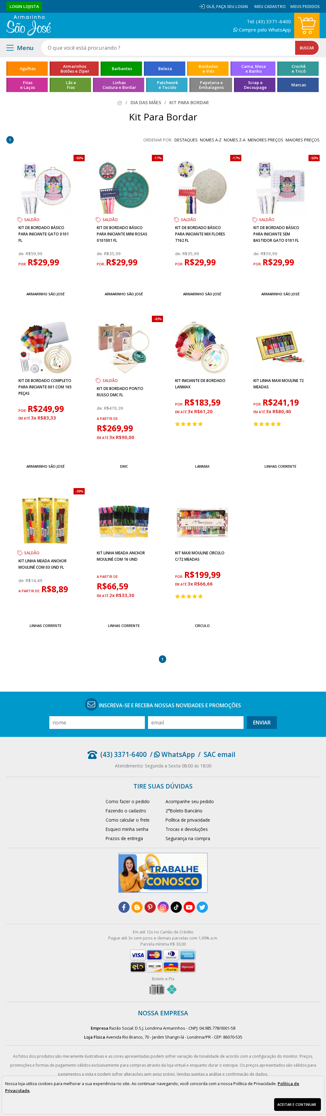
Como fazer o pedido (128, 801)
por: (23, 264)
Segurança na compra (188, 838)
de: (22, 253)
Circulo (202, 625)
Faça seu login (232, 6)
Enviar (262, 722)
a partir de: (108, 418)
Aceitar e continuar (296, 1104)
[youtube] (189, 907)
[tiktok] (176, 907)
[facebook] (124, 907)
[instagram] (163, 907)
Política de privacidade (188, 820)
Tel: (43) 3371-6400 (269, 21)
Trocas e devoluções (187, 829)
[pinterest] (150, 907)
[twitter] (202, 907)
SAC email (219, 754)
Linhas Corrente (280, 466)
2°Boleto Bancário (184, 811)
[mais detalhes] (46, 279)
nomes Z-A (234, 140)
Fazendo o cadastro (126, 811)
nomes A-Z (211, 140)
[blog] (137, 907)
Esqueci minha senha (127, 829)
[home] (28, 25)
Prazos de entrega (124, 838)
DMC (124, 466)
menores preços (265, 140)
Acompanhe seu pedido (190, 801)
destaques (186, 140)
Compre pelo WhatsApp (264, 29)
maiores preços (303, 140)
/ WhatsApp (172, 754)
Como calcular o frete (128, 820)
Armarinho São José (45, 294)
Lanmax (202, 466)
